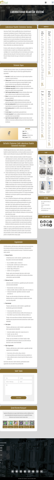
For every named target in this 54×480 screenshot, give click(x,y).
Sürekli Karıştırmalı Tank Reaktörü (49, 178)
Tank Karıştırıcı (42, 33)
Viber (21, 427)
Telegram (10, 427)
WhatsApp (5, 427)
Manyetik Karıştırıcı (49, 94)
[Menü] (52, 2)
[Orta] (37, 471)
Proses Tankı (42, 177)
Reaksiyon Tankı (49, 33)
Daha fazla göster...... (42, 84)
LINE (32, 427)
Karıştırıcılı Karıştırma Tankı (42, 191)
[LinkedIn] (20, 471)
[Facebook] (12, 471)
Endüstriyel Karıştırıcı (48, 191)
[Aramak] (45, 2)
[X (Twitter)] (16, 471)
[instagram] (25, 471)
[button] (48, 2)
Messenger (16, 427)
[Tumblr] (33, 471)
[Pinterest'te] (29, 471)
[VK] (41, 471)
